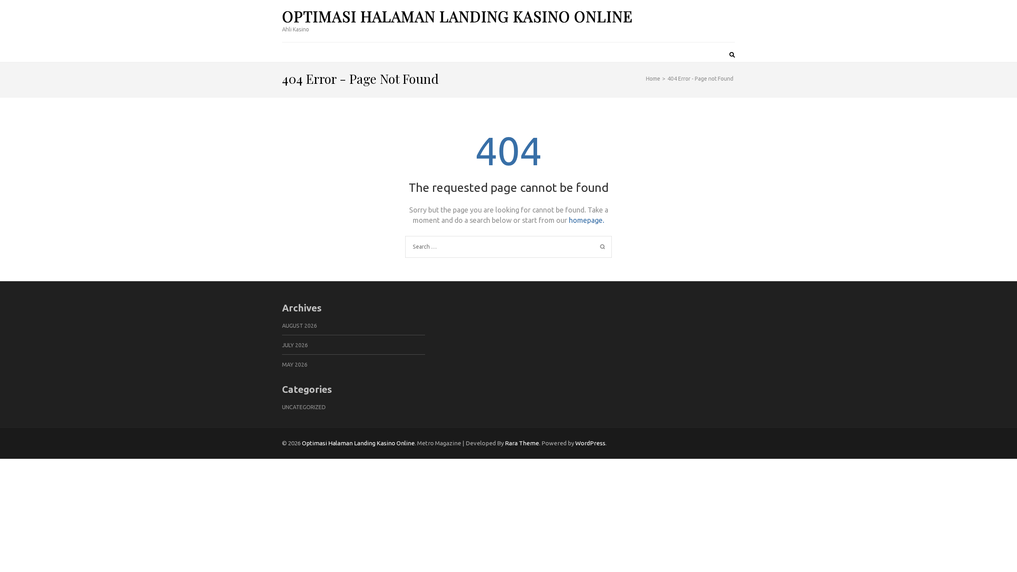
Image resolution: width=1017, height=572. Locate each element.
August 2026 (299, 326)
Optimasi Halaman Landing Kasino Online (457, 16)
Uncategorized (304, 407)
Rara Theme (522, 443)
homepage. (586, 220)
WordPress (590, 443)
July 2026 (295, 345)
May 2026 (294, 364)
